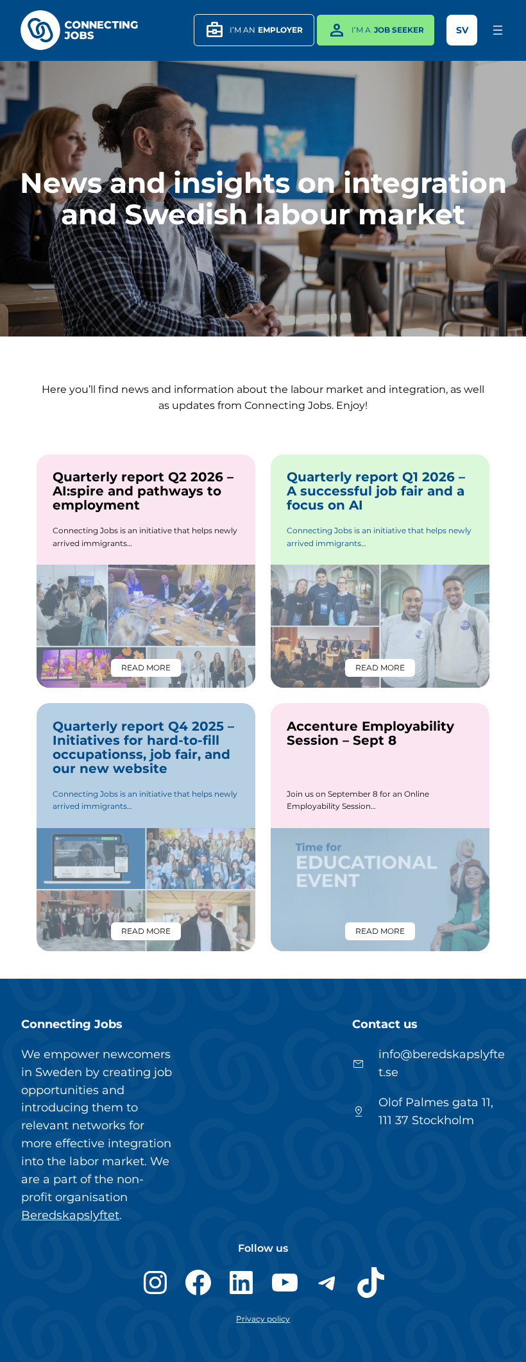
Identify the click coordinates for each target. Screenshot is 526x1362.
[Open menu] (497, 30)
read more (151, 669)
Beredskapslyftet (70, 1215)
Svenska (461, 30)
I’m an (254, 30)
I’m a (375, 30)
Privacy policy (263, 1319)
